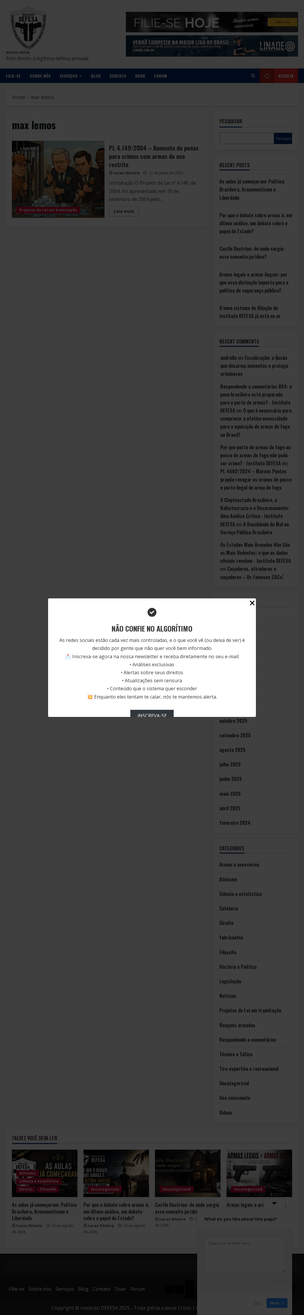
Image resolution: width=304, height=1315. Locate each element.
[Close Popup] (252, 604)
